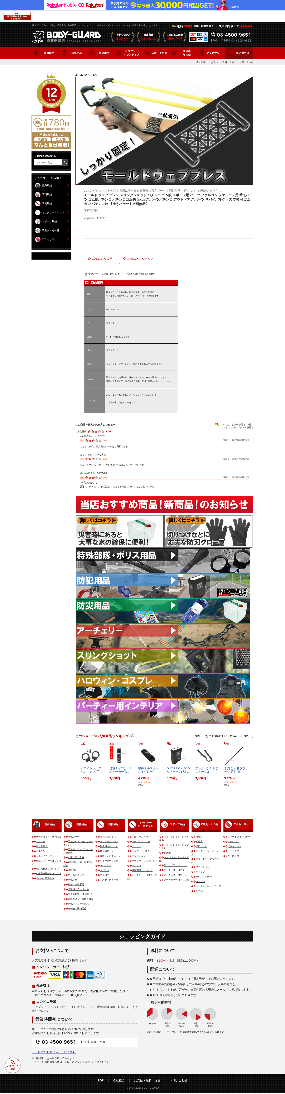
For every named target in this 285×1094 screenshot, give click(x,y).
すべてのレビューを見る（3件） (236, 424)
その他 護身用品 (45, 878)
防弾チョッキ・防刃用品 (48, 836)
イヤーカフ (233, 851)
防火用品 (104, 875)
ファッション (202, 867)
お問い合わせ (246, 62)
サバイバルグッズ (109, 841)
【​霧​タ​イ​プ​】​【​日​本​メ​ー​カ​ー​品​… (121, 770)
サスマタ (40, 841)
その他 (199, 891)
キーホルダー (234, 856)
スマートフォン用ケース (240, 836)
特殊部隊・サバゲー (142, 870)
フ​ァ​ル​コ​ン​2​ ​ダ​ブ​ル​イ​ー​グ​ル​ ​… (206, 770)
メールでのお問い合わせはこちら (54, 1052)
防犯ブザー (73, 836)
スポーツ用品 (49, 221)
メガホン (104, 870)
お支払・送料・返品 (147, 1080)
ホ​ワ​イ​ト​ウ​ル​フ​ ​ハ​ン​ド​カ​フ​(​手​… (91, 770)
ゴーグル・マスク (141, 841)
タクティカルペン (45, 856)
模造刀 (199, 836)
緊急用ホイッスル (109, 846)
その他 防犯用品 (77, 908)
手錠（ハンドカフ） (142, 836)
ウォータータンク (109, 860)
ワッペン (136, 865)
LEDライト (105, 865)
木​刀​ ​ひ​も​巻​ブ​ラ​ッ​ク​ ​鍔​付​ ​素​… (234, 770)
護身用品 (47, 185)
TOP (101, 1080)
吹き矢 (167, 852)
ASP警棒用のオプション (48, 873)
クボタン (40, 851)
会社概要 (201, 62)
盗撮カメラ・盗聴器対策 (80, 899)
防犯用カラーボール (78, 889)
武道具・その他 (50, 230)
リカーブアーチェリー (175, 865)
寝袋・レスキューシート (112, 856)
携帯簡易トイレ (108, 851)
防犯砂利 (72, 879)
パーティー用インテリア (208, 886)
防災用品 (47, 203)
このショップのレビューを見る (237, 427)
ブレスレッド (234, 846)
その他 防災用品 (109, 880)
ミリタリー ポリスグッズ (145, 824)
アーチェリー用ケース (175, 875)
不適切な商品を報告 (142, 274)
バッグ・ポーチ (204, 876)
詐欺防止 (72, 870)
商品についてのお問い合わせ (105, 274)
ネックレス (233, 841)
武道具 (199, 841)
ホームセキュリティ (78, 875)
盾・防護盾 (42, 846)
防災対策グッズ (108, 836)
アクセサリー (49, 239)
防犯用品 (47, 194)
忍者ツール (201, 846)
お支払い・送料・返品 (222, 62)
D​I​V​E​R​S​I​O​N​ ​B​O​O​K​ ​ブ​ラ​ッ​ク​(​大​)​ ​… (178, 770)
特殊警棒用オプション (47, 868)
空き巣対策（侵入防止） (80, 894)
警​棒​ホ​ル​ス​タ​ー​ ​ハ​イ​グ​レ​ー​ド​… (148, 770)
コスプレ (200, 881)
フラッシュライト (141, 856)
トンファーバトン (141, 851)
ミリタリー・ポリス (53, 212)
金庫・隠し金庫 (76, 857)
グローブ (136, 846)
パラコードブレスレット (144, 860)
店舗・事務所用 (76, 884)
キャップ (200, 871)
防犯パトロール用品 (78, 903)
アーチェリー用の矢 (174, 870)
